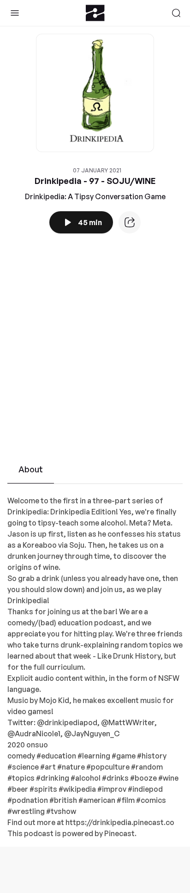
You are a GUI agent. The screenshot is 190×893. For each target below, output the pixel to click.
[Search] (176, 13)
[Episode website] (130, 222)
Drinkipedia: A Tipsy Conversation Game (95, 196)
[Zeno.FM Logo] (95, 13)
